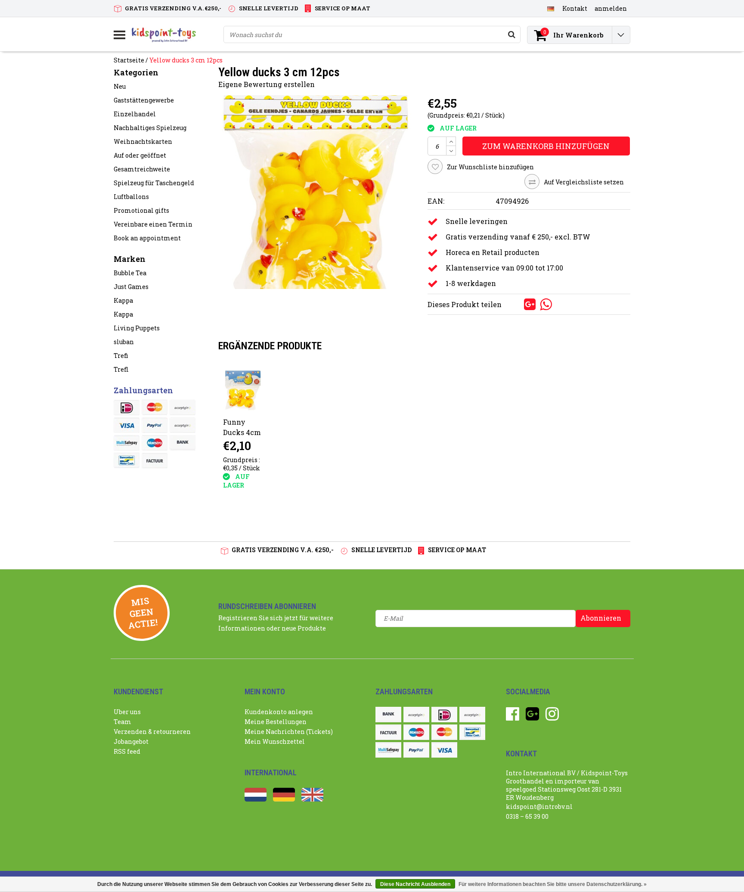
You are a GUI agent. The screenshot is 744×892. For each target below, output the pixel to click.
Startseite (129, 60)
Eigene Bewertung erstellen (266, 84)
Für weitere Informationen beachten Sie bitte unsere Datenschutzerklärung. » (553, 884)
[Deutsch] (550, 8)
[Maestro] (154, 443)
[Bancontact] (127, 460)
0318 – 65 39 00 (527, 816)
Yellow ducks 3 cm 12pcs (186, 60)
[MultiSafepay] (127, 443)
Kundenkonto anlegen (279, 712)
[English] (312, 799)
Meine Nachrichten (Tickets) (289, 731)
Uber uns (127, 712)
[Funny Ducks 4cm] (243, 390)
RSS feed (127, 751)
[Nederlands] (256, 799)
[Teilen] (516, 303)
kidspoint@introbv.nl (539, 806)
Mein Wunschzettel (275, 741)
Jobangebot (131, 741)
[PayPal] (154, 425)
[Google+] (532, 717)
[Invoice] (154, 460)
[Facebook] (512, 717)
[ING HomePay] (182, 425)
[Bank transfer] (182, 443)
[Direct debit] (182, 407)
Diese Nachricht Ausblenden (415, 884)
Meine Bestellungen (276, 722)
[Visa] (127, 425)
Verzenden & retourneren (152, 731)
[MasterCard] (154, 407)
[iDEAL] (127, 407)
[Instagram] (552, 717)
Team (122, 722)
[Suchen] (511, 34)
